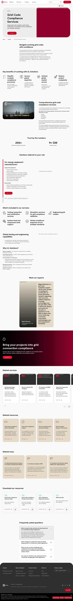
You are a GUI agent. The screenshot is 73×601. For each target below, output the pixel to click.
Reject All (62, 597)
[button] (12, 2)
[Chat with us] (68, 590)
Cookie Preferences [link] (43, 586)
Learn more (26, 598)
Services (9, 39)
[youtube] (69, 585)
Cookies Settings (56, 597)
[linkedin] (62, 585)
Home (4, 39)
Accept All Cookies (68, 597)
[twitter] (65, 585)
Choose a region (58, 567)
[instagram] (67, 585)
